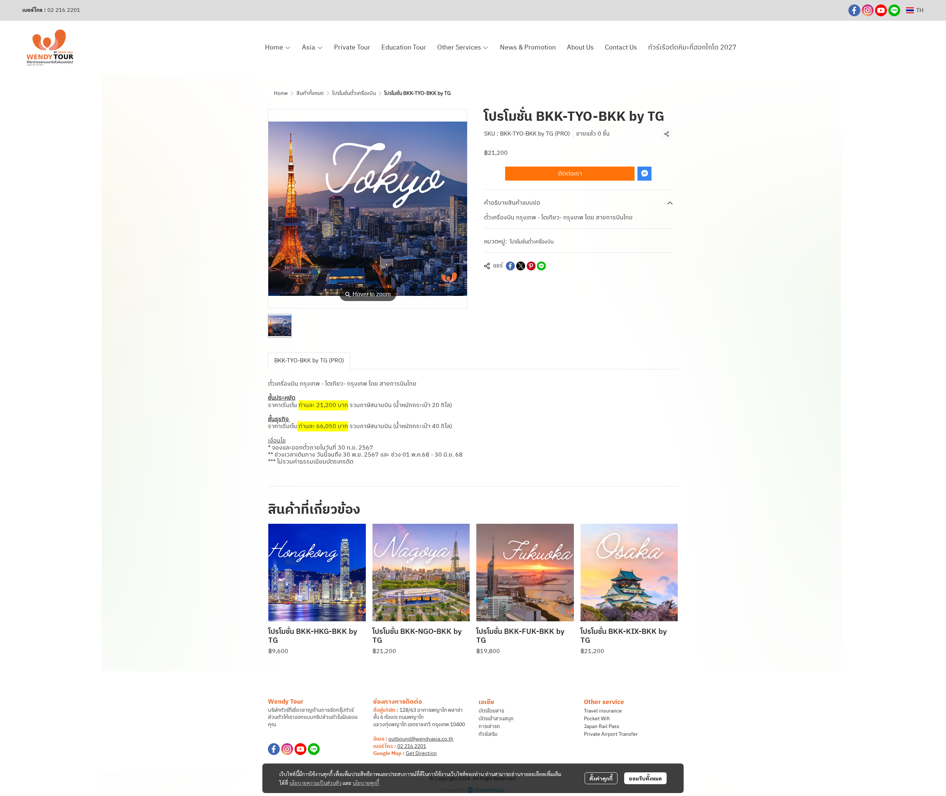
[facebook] (854, 10)
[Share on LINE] (541, 266)
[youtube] (881, 10)
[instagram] (868, 10)
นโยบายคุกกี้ (366, 782)
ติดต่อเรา (570, 173)
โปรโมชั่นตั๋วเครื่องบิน (354, 93)
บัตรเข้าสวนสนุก (496, 718)
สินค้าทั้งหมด (310, 93)
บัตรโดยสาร (491, 711)
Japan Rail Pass (601, 726)
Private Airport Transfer (611, 734)
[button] (915, 10)
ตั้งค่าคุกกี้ (601, 778)
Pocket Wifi (597, 718)
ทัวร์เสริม (488, 734)
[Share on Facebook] (510, 266)
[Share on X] (520, 266)
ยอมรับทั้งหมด (645, 778)
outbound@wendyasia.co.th (420, 739)
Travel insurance (603, 711)
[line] (894, 10)
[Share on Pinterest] (531, 266)
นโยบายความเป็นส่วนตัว (315, 782)
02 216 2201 (63, 10)
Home (281, 93)
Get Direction (421, 753)
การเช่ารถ (489, 726)
